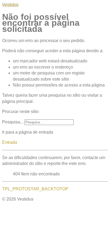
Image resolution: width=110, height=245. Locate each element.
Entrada (9, 142)
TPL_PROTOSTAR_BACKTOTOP (35, 189)
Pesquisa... (12, 122)
